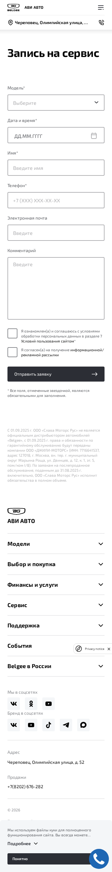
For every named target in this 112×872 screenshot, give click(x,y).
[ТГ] (66, 725)
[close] (109, 648)
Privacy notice (94, 649)
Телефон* (17, 185)
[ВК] (13, 703)
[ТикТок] (48, 725)
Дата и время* (22, 120)
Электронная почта (27, 218)
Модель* (16, 87)
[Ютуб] (48, 703)
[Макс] (83, 725)
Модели (18, 543)
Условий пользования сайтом (47, 341)
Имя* (12, 152)
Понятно (20, 858)
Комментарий (21, 250)
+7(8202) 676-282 (25, 786)
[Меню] (101, 7)
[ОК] (31, 703)
